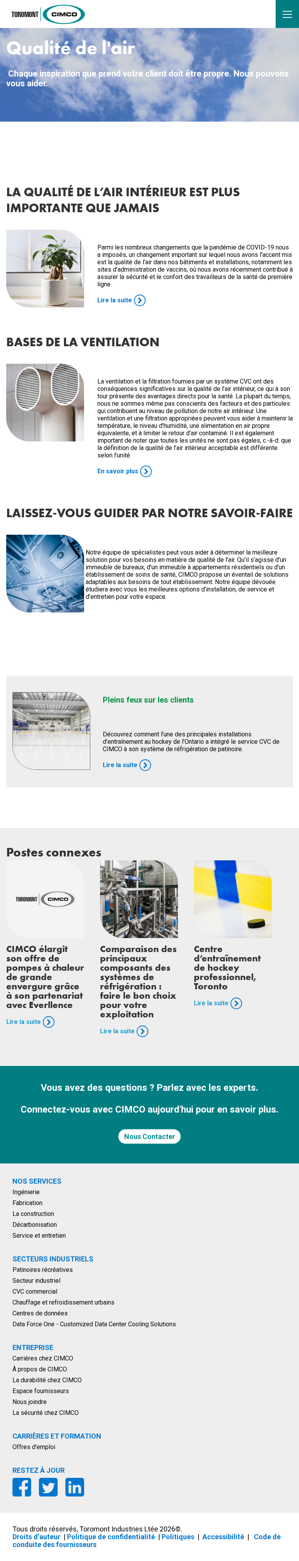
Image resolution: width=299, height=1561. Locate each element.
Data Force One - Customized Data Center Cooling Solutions (94, 1324)
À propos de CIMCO (39, 1369)
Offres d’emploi (33, 1447)
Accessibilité (223, 1537)
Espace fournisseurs (40, 1391)
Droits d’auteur (36, 1537)
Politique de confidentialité (111, 1537)
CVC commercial (34, 1291)
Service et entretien (39, 1235)
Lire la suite (23, 1022)
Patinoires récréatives (42, 1269)
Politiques (178, 1537)
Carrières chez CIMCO (42, 1358)
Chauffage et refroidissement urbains (63, 1302)
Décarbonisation (34, 1224)
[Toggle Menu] (287, 14)
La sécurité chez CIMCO (45, 1412)
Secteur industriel (36, 1280)
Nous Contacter (149, 1136)
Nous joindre (29, 1402)
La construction (33, 1213)
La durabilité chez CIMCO (47, 1380)
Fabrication (27, 1203)
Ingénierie (26, 1192)
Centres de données (40, 1313)
